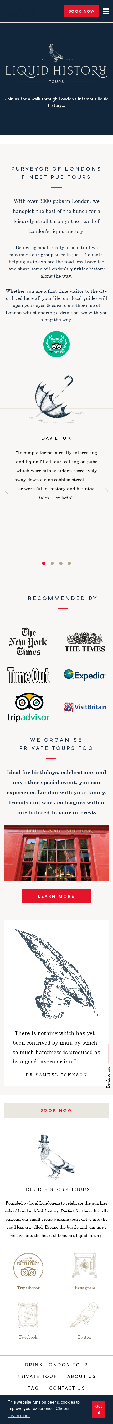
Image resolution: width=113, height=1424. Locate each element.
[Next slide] (105, 491)
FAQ (33, 1388)
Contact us (67, 1388)
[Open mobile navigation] (104, 11)
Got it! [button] (98, 1409)
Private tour (37, 1377)
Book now (56, 1110)
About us (81, 1377)
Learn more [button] (19, 1415)
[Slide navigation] (43, 564)
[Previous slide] (7, 491)
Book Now (82, 11)
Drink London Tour (56, 1365)
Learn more (56, 896)
